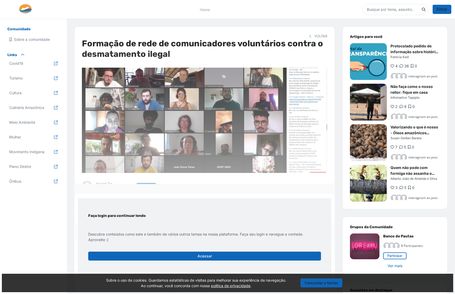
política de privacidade (230, 285)
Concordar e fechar (321, 283)
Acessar (204, 256)
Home (205, 9)
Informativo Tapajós (404, 97)
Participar (394, 256)
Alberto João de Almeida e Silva (413, 179)
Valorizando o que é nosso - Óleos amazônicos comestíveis (414, 133)
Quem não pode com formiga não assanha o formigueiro (411, 173)
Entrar (442, 9)
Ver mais (395, 265)
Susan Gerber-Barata (406, 138)
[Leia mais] (368, 61)
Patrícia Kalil (399, 57)
